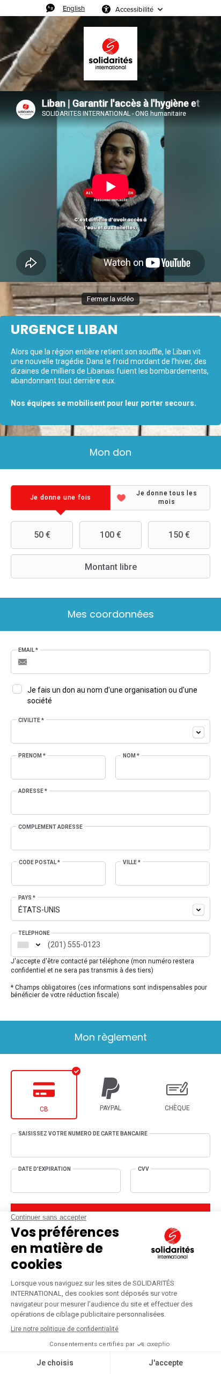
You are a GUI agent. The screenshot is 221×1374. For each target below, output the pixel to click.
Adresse (32, 791)
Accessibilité (134, 9)
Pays (26, 898)
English (74, 8)
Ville (132, 862)
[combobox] (110, 731)
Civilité (31, 720)
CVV (143, 1169)
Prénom (32, 756)
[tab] (60, 497)
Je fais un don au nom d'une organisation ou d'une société (112, 695)
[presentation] (60, 498)
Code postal (39, 862)
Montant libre (111, 567)
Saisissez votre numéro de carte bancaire (83, 1134)
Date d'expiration (44, 1169)
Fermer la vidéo (110, 299)
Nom (131, 756)
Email (28, 650)
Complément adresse (50, 827)
